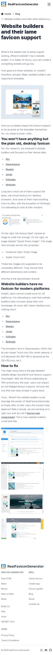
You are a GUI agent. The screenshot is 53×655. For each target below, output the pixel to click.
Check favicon (35, 578)
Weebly (10, 169)
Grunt (3, 616)
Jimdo (9, 174)
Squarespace (13, 164)
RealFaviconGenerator (19, 650)
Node (3, 599)
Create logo (34, 583)
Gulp (3, 611)
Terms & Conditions (10, 640)
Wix (8, 159)
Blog (17, 13)
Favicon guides (36, 589)
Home (8, 13)
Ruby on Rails (7, 594)
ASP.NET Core (8, 621)
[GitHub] (50, 650)
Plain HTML (6, 578)
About (31, 599)
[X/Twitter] (41, 650)
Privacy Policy (7, 635)
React (4, 583)
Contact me (34, 604)
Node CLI (5, 606)
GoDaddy (11, 179)
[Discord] (46, 650)
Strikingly (11, 184)
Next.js (4, 589)
